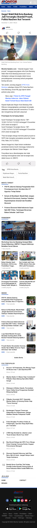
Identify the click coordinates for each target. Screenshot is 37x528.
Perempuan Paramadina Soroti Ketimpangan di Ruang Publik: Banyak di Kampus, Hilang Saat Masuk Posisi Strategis (9, 285)
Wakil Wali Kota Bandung (9, 177)
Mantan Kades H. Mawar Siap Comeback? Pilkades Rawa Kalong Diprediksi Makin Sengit (20, 379)
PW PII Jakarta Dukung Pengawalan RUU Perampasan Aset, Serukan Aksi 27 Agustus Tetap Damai (19, 189)
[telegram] (18, 500)
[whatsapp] (14, 500)
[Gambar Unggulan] (18, 47)
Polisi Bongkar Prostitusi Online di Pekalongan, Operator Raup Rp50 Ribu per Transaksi (19, 423)
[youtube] (26, 500)
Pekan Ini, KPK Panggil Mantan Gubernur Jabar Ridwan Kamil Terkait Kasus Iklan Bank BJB (18, 98)
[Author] (3, 28)
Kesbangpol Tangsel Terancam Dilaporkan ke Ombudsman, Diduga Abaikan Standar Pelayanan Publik (18, 412)
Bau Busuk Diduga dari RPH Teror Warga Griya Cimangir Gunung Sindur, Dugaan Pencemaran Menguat (20, 444)
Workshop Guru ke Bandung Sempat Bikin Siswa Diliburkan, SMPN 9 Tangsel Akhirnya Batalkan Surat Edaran (17, 244)
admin (8, 27)
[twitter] (11, 500)
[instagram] (22, 500)
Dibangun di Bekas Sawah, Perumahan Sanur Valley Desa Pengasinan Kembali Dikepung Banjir (20, 390)
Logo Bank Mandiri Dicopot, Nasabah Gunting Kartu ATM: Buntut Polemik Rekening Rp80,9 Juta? (12, 336)
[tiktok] (29, 500)
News (9, 11)
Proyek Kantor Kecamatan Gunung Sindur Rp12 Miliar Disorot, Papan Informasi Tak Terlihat (13, 348)
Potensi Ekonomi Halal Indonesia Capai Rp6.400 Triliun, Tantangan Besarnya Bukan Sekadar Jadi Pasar (18, 210)
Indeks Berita (18, 357)
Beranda (3, 11)
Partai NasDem (23, 173)
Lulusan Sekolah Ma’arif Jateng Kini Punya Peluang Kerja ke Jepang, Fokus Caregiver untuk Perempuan (27, 286)
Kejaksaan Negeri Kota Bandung (9, 173)
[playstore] (25, 509)
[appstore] (11, 509)
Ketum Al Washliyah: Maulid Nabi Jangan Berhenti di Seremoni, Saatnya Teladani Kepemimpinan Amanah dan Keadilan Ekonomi (19, 199)
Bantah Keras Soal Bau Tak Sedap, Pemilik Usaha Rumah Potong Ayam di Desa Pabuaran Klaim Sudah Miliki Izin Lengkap (19, 467)
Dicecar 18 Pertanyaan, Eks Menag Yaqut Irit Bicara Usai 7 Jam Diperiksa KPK (20, 369)
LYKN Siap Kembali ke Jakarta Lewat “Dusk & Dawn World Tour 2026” (19, 434)
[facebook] (7, 500)
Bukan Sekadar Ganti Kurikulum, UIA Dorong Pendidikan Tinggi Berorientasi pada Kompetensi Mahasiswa (9, 265)
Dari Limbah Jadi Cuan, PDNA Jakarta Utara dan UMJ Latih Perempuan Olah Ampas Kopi (27, 264)
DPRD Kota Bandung (13, 169)
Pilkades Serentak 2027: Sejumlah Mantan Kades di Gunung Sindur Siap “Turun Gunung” (19, 401)
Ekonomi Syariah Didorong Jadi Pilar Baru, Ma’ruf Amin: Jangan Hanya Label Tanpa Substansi (20, 455)
